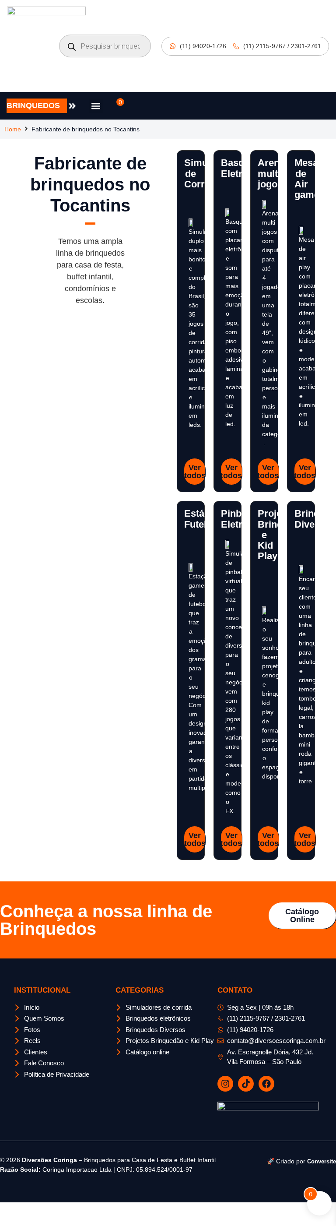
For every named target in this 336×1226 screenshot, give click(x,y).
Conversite (321, 1161)
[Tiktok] (246, 1084)
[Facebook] (266, 1084)
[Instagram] (225, 1084)
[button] (96, 106)
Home (12, 129)
